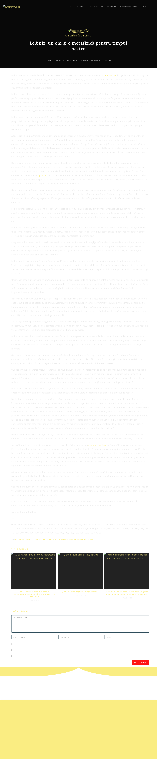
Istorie (89, 60)
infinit (63, 539)
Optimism (70, 539)
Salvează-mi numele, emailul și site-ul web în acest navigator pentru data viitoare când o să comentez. (62, 643)
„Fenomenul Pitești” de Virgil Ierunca (80, 592)
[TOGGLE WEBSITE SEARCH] (152, 6)
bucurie (21, 539)
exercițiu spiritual (97, 445)
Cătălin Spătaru (78, 35)
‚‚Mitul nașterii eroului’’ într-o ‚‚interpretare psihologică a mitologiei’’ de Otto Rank (34, 594)
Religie (95, 60)
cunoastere (29, 539)
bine (16, 539)
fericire (58, 539)
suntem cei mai (108, 75)
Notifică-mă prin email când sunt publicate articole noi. (40, 656)
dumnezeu (37, 539)
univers (90, 539)
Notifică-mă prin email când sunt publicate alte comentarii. (42, 650)
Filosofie (83, 60)
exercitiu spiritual (48, 539)
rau (85, 539)
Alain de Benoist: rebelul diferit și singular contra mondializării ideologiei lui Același (127, 593)
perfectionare (79, 539)
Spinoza (42, 175)
